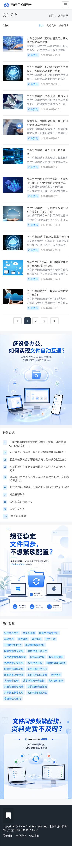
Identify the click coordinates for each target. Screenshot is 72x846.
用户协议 (21, 835)
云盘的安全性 (17, 508)
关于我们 (8, 835)
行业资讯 (33, 55)
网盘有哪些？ (17, 494)
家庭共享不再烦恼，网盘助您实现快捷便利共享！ (38, 452)
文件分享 (63, 15)
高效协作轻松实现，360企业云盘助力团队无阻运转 (39, 487)
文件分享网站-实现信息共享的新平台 (48, 236)
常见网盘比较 (18, 516)
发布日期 (63, 25)
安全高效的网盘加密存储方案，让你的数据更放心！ (39, 459)
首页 (51, 15)
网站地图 (34, 835)
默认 (41, 25)
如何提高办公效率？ (21, 501)
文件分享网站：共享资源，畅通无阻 (47, 96)
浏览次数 (51, 25)
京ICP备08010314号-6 (25, 830)
